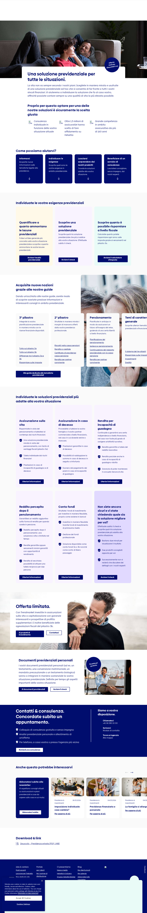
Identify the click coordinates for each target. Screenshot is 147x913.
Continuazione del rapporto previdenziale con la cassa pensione (102, 353)
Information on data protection (28, 893)
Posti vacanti (21, 870)
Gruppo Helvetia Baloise (66, 877)
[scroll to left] (128, 308)
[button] (34, 258)
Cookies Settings (23, 904)
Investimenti (130, 359)
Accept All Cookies (23, 898)
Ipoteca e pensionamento (101, 346)
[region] (23, 894)
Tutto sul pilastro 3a (28, 348)
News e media (62, 870)
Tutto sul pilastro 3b (28, 352)
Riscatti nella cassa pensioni (67, 345)
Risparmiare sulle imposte (30, 362)
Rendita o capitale (63, 349)
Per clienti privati (84, 870)
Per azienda (82, 873)
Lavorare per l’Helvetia (24, 873)
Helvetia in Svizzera (64, 873)
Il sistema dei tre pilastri (135, 351)
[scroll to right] (133, 308)
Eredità (128, 362)
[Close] (42, 880)
